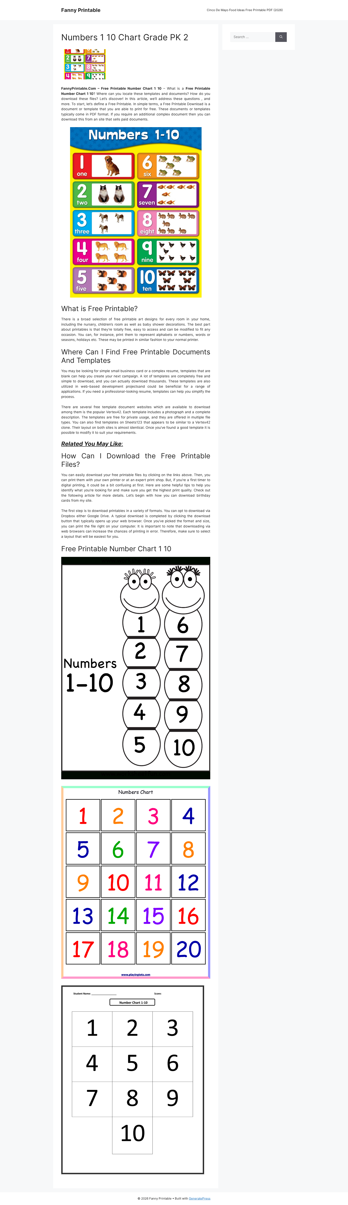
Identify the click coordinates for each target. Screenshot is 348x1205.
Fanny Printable (80, 10)
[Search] (281, 37)
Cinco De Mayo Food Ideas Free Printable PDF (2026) (245, 10)
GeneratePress (199, 1198)
